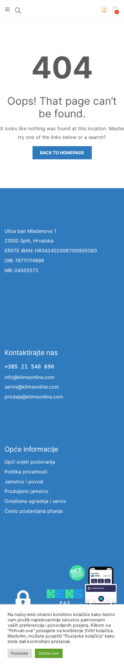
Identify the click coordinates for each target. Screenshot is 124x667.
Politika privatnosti (26, 472)
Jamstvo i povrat (24, 482)
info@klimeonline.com (29, 377)
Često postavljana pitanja (34, 511)
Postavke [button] (19, 653)
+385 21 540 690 (29, 367)
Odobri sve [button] (49, 653)
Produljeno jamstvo (26, 491)
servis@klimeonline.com (32, 387)
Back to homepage (62, 152)
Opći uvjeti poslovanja (30, 462)
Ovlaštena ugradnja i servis (35, 501)
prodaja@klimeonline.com (34, 397)
